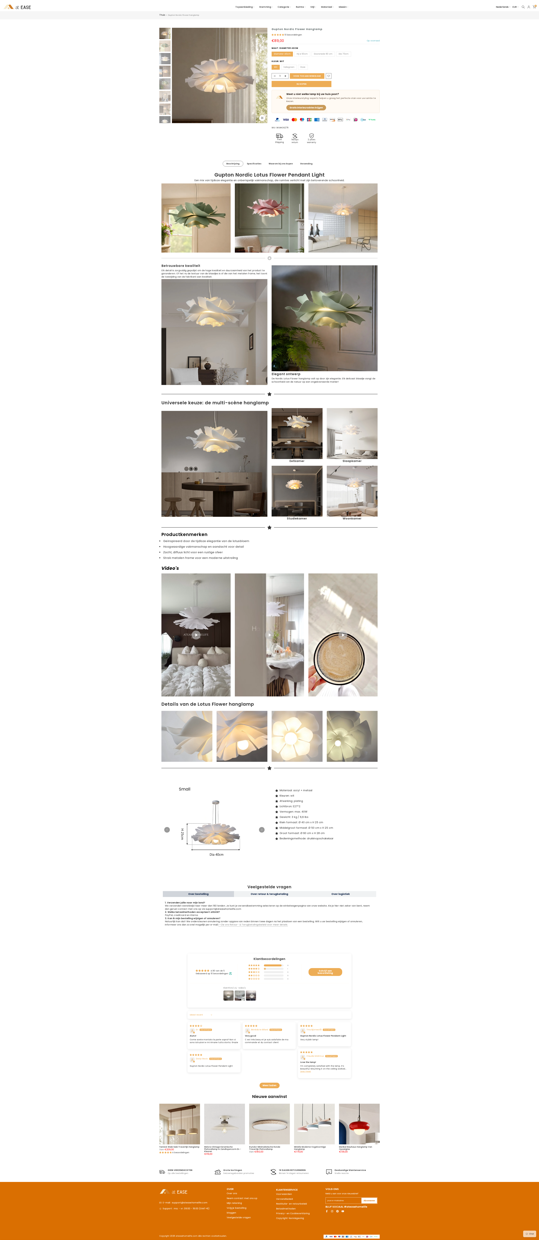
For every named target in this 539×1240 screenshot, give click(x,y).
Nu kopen (301, 84)
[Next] (262, 830)
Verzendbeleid (284, 1199)
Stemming (265, 7)
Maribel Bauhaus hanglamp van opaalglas (355, 1148)
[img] (196, 1025)
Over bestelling (198, 894)
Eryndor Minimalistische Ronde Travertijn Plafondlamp (264, 1148)
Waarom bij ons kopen (281, 163)
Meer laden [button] (270, 1085)
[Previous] (167, 830)
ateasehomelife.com (187, 1236)
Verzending (306, 163)
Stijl (312, 7)
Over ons (232, 1193)
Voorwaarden (284, 1194)
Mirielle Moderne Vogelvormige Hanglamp (310, 1148)
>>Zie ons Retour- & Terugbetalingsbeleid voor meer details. (253, 924)
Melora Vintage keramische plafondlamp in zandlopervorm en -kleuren (222, 1149)
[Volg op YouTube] (343, 1211)
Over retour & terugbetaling (269, 894)
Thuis (162, 15)
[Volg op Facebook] (327, 1211)
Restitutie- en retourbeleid (291, 1203)
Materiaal (326, 7)
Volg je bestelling (236, 1208)
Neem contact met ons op (242, 1198)
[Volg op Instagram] (332, 1211)
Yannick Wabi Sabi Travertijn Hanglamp (179, 1146)
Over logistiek (340, 894)
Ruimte (300, 7)
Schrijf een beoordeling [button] (325, 972)
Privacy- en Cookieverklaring (293, 1213)
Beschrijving (233, 163)
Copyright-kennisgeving (290, 1218)
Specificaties (254, 163)
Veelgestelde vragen (239, 1217)
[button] (278, 34)
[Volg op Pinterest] (337, 1211)
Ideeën (343, 7)
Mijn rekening (234, 1203)
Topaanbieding (244, 7)
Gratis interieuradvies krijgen (306, 107)
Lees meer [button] (305, 1071)
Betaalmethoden (286, 1208)
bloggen (231, 1212)
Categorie (283, 7)
